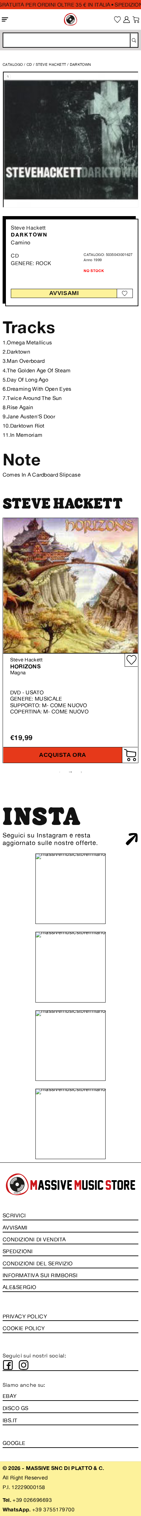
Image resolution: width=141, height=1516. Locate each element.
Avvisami (64, 293)
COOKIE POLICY (24, 1328)
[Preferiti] (117, 19)
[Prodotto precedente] (59, 772)
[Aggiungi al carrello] (130, 755)
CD (29, 64)
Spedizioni (18, 1251)
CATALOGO (13, 64)
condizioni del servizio (38, 1263)
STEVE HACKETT (51, 64)
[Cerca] (133, 40)
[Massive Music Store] (70, 19)
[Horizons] (70, 585)
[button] (5, 19)
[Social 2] (23, 1365)
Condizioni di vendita (34, 1239)
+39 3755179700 (53, 1509)
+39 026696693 (32, 1500)
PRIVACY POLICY (25, 1316)
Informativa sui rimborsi (40, 1275)
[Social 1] (8, 1365)
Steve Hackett (28, 227)
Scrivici (14, 1215)
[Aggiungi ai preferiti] (124, 293)
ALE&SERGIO (19, 1287)
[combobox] (70, 40)
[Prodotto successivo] (81, 772)
